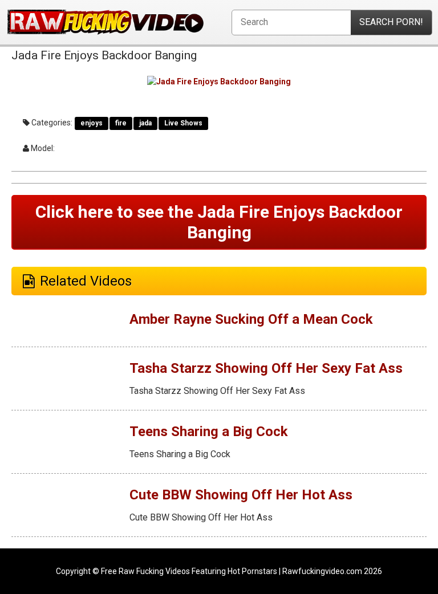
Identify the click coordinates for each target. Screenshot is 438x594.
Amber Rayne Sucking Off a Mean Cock (251, 319)
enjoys (91, 123)
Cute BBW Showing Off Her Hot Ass (240, 495)
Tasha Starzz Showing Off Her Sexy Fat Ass (266, 368)
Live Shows (183, 123)
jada (145, 123)
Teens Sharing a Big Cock (208, 432)
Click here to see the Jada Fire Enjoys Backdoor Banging (219, 222)
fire (121, 123)
